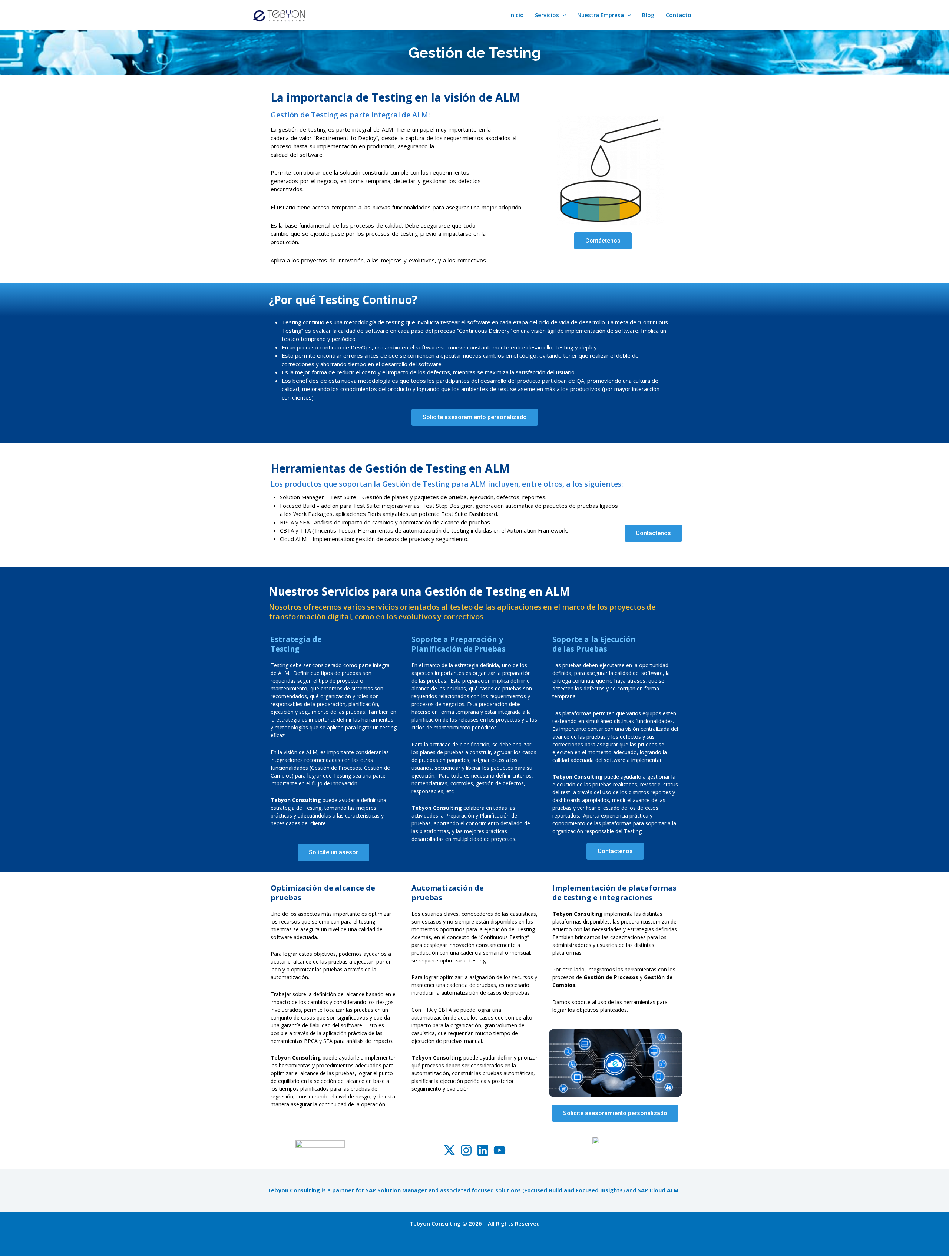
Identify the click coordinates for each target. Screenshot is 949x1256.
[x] (449, 1150)
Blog (648, 15)
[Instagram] (466, 1150)
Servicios (547, 15)
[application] (562, 15)
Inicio (516, 15)
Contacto (678, 15)
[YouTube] (499, 1150)
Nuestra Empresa (600, 15)
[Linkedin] (483, 1150)
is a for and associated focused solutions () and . (474, 1190)
